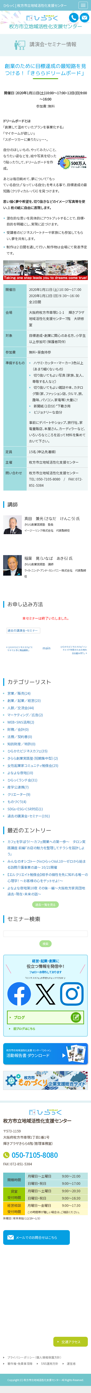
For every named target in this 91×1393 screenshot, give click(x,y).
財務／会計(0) (18, 729)
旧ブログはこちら (24, 1028)
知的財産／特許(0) (21, 743)
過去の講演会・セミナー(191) (28, 815)
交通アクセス (70, 1341)
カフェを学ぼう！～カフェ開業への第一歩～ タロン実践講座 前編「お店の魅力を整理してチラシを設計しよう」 (46, 847)
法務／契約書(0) (19, 736)
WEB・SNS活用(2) (20, 722)
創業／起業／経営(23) (24, 700)
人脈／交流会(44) (20, 707)
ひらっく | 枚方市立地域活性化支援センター (35, 5)
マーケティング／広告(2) (25, 714)
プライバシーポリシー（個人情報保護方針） (34, 1357)
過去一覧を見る (45, 904)
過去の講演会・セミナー (23, 630)
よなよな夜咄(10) (20, 772)
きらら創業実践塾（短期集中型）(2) (32, 758)
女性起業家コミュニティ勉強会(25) (32, 765)
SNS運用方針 (49, 1363)
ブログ (19, 1017)
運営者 (71, 1363)
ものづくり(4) (16, 801)
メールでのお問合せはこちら (36, 1237)
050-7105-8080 (35, 1155)
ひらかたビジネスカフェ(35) (27, 750)
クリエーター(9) (18, 794)
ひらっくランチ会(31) (22, 780)
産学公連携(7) (18, 787)
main (46, 647)
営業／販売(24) (19, 693)
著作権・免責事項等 (20, 1363)
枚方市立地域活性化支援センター (45, 26)
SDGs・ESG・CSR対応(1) (25, 808)
